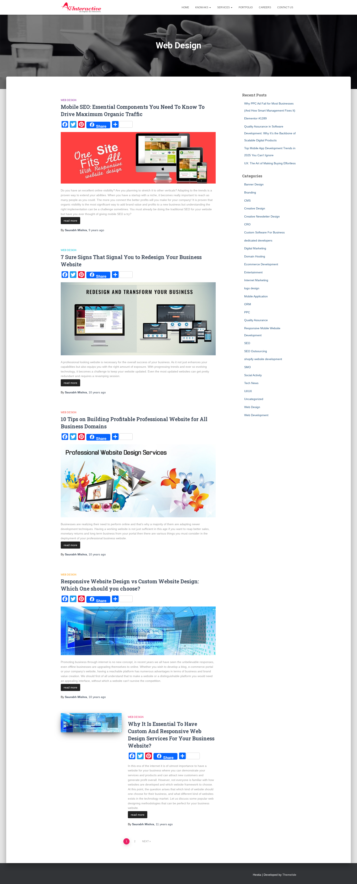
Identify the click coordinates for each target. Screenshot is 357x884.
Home (185, 7)
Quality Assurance (256, 320)
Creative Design (254, 208)
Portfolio (246, 7)
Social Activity (253, 375)
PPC (247, 312)
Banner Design (254, 184)
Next (145, 841)
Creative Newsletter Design (262, 216)
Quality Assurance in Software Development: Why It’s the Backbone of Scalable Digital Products (270, 133)
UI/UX (248, 391)
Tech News (251, 383)
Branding (250, 192)
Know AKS (202, 7)
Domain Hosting (254, 256)
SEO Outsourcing (255, 351)
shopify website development (263, 359)
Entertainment (253, 272)
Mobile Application (256, 296)
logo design (251, 288)
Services (223, 7)
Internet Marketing (256, 280)
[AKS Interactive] (81, 7)
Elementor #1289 (255, 118)
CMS (247, 200)
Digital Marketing (255, 248)
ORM (247, 304)
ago (96, 230)
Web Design (68, 100)
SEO (247, 343)
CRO (247, 224)
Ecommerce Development (261, 264)
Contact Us (285, 7)
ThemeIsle (289, 874)
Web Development (256, 415)
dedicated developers (258, 240)
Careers (265, 7)
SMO (247, 367)
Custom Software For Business (264, 232)
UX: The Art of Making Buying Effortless (270, 163)
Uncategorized (253, 399)
